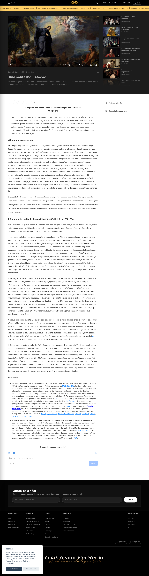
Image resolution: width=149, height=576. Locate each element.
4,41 (78, 430)
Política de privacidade (33, 524)
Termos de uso (30, 528)
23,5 (58, 398)
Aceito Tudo (14, 569)
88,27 (68, 406)
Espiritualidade (49, 518)
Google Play (136, 541)
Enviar (130, 499)
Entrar (126, 3)
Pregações (66, 521)
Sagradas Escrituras (51, 537)
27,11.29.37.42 (52, 414)
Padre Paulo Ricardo (32, 521)
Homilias (66, 518)
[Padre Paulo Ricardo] (74, 2)
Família (47, 524)
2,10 (70, 386)
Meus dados (11, 521)
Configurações (31, 569)
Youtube (130, 518)
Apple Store (122, 541)
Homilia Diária (13, 72)
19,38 (78, 414)
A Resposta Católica (69, 524)
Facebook (131, 521)
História (47, 528)
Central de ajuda (31, 534)
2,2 (64, 386)
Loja (103, 3)
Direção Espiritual (68, 531)
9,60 (43, 348)
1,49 (92, 414)
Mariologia (48, 531)
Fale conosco (30, 531)
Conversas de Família (70, 528)
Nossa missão (30, 518)
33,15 (63, 398)
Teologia (47, 521)
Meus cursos (12, 524)
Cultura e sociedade (51, 534)
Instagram (131, 524)
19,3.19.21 (28, 416)
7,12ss (70, 401)
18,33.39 (20, 416)
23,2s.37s (85, 414)
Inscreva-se (115, 3)
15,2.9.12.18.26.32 (66, 414)
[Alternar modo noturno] (97, 3)
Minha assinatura (13, 528)
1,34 (85, 430)
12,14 (14, 416)
